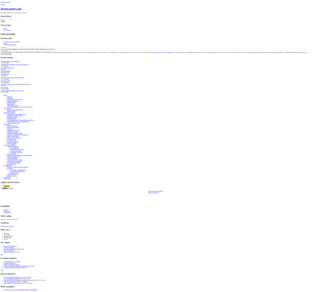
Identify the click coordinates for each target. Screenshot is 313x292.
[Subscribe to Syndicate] (7, 226)
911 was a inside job (9, 250)
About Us (9, 96)
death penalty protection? (7, 67)
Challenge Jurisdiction (13, 146)
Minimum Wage (14, 173)
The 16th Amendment (12, 142)
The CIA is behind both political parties (14, 249)
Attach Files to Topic (12, 105)
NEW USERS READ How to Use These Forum (19, 107)
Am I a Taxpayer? (11, 139)
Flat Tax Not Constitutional (17, 171)
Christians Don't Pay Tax (13, 130)
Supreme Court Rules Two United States (17, 134)
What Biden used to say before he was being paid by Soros (19, 266)
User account (7, 30)
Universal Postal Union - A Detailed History (18, 121)
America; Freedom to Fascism (11, 264)
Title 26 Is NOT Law (12, 126)
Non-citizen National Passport (15, 99)
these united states (11, 164)
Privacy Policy (158, 52)
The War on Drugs (12, 176)
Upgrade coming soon (9, 263)
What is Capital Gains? (13, 136)
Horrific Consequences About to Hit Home (15, 267)
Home (5, 28)
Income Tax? (7, 124)
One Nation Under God (16, 152)
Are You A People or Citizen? (14, 159)
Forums (6, 209)
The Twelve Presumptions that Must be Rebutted (19, 155)
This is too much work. (10, 281)
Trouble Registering (12, 101)
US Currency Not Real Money (18, 170)
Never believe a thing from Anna (12, 283)
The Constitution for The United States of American (20, 120)
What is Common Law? (13, 156)
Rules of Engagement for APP (15, 109)
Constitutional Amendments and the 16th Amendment (14, 64)
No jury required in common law (12, 277)
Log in (5, 43)
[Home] (3, 4)
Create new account (12, 41)
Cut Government (11, 154)
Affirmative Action (12, 174)
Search (2, 19)
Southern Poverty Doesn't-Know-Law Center (12, 90)
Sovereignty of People (9, 145)
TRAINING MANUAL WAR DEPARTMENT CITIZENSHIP (20, 290)
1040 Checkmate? (11, 143)
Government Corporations (17, 149)
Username (4, 47)
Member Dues (11, 104)
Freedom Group (11, 111)
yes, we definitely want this (11, 278)
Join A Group (4, 87)
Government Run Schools (14, 162)
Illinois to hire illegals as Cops (11, 252)
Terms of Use (169, 52)
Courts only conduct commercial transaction (12, 77)
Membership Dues (5, 81)
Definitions (10, 98)
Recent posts (7, 211)
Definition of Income (12, 132)
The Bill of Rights (11, 118)
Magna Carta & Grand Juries (14, 161)
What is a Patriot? (11, 102)
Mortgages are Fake (12, 117)
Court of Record (14, 148)
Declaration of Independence (14, 115)
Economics (10, 168)
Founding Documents (9, 112)
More (2, 254)
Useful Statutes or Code (13, 123)
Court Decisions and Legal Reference (10, 61)
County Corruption (6, 71)
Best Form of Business (13, 127)
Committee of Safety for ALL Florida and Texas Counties (15, 84)
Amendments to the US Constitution (16, 114)
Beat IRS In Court (12, 140)
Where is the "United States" (14, 137)
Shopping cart (7, 212)
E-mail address (5, 50)
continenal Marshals (12, 158)
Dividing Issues (8, 165)
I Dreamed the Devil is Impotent (12, 261)
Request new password (10, 44)
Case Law (9, 129)
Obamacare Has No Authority (15, 133)
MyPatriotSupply (5, 74)
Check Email (7, 178)
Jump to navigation (5, 2)
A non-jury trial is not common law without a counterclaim (19, 280)
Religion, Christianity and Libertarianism (17, 167)
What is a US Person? (16, 151)
